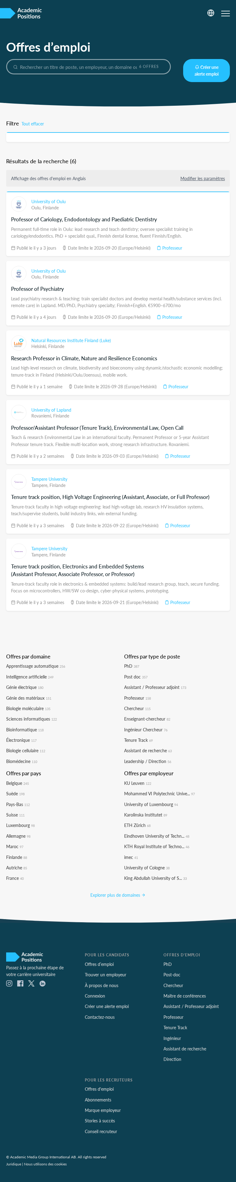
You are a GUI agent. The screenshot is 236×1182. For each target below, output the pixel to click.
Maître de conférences (184, 996)
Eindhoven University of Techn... (156, 836)
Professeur (171, 248)
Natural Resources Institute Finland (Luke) (71, 340)
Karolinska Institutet (145, 815)
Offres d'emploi (99, 1089)
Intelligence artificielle (29, 677)
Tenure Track (138, 740)
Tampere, (40, 485)
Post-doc (171, 974)
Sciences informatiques (31, 719)
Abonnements (98, 1100)
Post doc (136, 677)
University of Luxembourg (151, 804)
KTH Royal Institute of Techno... (156, 846)
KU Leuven (137, 783)
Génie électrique (24, 687)
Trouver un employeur (105, 974)
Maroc (14, 846)
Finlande (51, 207)
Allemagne (18, 836)
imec (131, 857)
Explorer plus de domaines (115, 895)
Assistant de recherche (148, 750)
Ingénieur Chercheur (145, 729)
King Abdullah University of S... (155, 878)
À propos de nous (101, 985)
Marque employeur (103, 1110)
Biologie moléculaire (28, 708)
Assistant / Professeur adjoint (155, 687)
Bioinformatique (25, 729)
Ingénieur (172, 1038)
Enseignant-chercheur (147, 719)
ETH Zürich (137, 825)
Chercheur (137, 708)
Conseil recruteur (101, 1131)
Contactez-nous (100, 1017)
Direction (172, 1059)
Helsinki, (39, 346)
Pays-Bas (18, 804)
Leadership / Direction (147, 761)
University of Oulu (48, 201)
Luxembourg (20, 825)
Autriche (16, 867)
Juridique (13, 1164)
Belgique (17, 783)
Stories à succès (100, 1120)
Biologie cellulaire (25, 750)
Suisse (15, 815)
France (15, 878)
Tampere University (49, 479)
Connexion (95, 996)
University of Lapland (51, 410)
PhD (131, 666)
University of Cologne (147, 867)
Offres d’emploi (99, 964)
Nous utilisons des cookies (45, 1164)
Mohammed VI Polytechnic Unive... (159, 793)
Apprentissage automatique (35, 666)
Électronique (21, 740)
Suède (15, 793)
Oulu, (37, 207)
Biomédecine (21, 761)
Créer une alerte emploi (207, 70)
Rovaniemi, (42, 416)
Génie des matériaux (28, 698)
